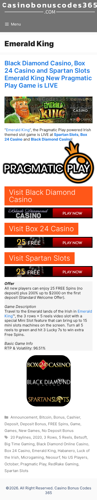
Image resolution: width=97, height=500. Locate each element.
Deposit (11, 424)
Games (10, 430)
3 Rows (50, 437)
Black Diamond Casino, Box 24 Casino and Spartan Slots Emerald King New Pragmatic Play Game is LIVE (48, 74)
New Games (29, 430)
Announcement (23, 417)
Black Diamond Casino (51, 139)
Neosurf (53, 457)
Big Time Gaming (19, 444)
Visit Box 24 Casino (41, 228)
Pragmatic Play (33, 464)
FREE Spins (58, 424)
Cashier (73, 417)
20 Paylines (20, 437)
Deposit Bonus (33, 424)
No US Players (74, 457)
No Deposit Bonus (58, 430)
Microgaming (32, 457)
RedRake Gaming (63, 464)
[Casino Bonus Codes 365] (49, 8)
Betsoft (80, 437)
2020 (37, 437)
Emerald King (18, 129)
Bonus (59, 417)
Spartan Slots (66, 134)
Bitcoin (45, 417)
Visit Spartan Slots (39, 258)
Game (75, 424)
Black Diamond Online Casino (62, 444)
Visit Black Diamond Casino (42, 196)
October (11, 464)
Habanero (66, 450)
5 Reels (65, 437)
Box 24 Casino (17, 450)
